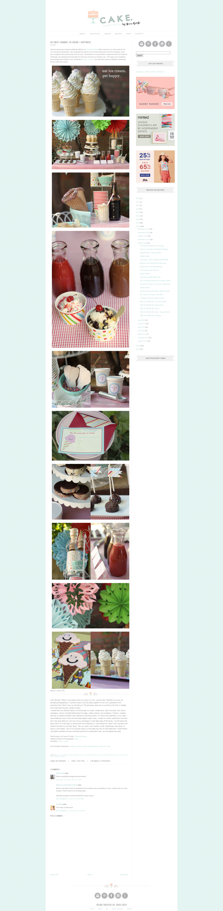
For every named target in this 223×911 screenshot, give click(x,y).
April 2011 (141, 331)
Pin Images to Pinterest (101, 761)
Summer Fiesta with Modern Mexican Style (155, 291)
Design (108, 34)
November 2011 (143, 233)
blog (59, 755)
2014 (138, 216)
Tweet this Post (78, 761)
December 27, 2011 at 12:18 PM (70, 811)
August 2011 (142, 243)
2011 (138, 226)
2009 (138, 349)
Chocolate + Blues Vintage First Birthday (154, 260)
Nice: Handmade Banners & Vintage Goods (155, 281)
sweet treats (60, 756)
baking (118, 34)
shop (128, 34)
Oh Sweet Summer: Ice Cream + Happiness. (155, 284)
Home (89, 875)
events (65, 755)
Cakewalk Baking (92, 49)
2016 (138, 209)
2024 (138, 198)
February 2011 (143, 338)
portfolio (95, 34)
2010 (138, 346)
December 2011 (143, 229)
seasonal (114, 755)
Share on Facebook (58, 761)
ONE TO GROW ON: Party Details (151, 305)
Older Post (124, 875)
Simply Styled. (145, 256)
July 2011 (141, 320)
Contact (139, 34)
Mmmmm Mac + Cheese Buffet (150, 253)
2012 (138, 223)
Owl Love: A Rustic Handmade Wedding (154, 249)
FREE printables (75, 755)
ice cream (87, 755)
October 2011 (143, 236)
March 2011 (142, 334)
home (92, 909)
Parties (95, 755)
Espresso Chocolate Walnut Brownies (153, 263)
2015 (138, 212)
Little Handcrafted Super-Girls (150, 277)
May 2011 (141, 327)
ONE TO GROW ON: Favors (149, 308)
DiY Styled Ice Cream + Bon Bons (151, 295)
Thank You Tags (104, 746)
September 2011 (144, 239)
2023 (138, 202)
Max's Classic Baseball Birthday (151, 267)
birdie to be (60, 773)
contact (129, 909)
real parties (104, 755)
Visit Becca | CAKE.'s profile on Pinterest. (150, 72)
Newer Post (54, 875)
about (82, 34)
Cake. (77, 739)
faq (107, 909)
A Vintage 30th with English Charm (152, 298)
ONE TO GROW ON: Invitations (151, 315)
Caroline (59, 804)
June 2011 (142, 324)
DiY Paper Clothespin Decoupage (152, 246)
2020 (138, 205)
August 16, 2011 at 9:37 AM (68, 780)
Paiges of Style (87, 59)
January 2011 (143, 341)
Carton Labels (82, 746)
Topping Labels (93, 746)
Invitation (73, 746)
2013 (138, 219)
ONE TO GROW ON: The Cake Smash (153, 302)
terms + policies (117, 909)
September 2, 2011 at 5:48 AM (70, 799)
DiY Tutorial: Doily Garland (149, 270)
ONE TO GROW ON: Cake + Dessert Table (155, 312)
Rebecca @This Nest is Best (66, 785)
